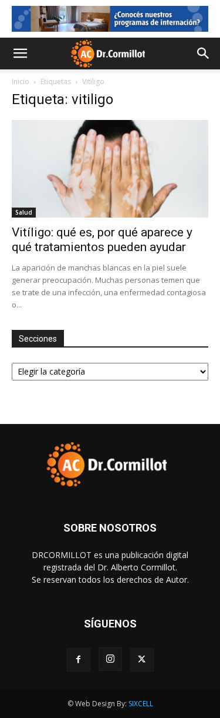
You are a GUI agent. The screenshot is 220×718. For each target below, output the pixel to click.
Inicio (20, 81)
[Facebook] (78, 660)
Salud (23, 212)
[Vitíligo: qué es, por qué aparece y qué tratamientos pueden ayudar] (110, 168)
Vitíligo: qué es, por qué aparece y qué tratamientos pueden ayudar (102, 239)
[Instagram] (110, 659)
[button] (20, 53)
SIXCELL (140, 704)
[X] (142, 660)
